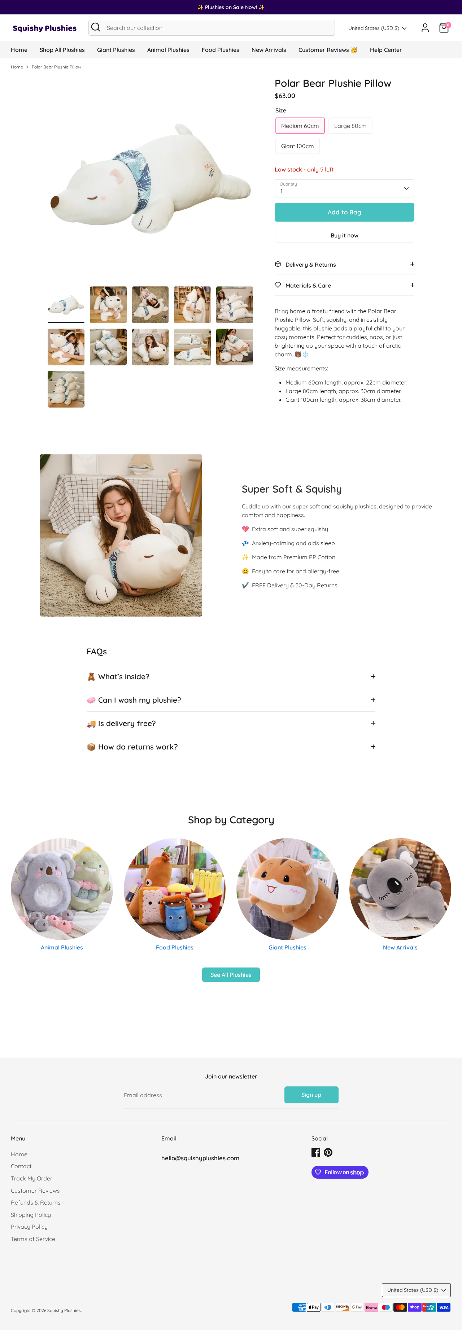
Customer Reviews (35, 1190)
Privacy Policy (29, 1226)
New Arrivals (269, 49)
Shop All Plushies (62, 49)
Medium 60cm (300, 125)
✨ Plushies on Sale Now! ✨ (231, 7)
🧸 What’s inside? (118, 676)
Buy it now (344, 235)
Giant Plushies (116, 49)
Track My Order (31, 1178)
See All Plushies (231, 974)
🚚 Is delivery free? (121, 723)
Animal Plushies (168, 49)
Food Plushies (220, 49)
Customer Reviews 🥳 (328, 49)
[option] (150, 181)
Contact (21, 1166)
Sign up (311, 1094)
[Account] (425, 28)
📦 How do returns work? (132, 746)
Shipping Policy (31, 1214)
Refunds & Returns (36, 1202)
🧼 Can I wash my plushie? (134, 699)
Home (19, 49)
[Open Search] (95, 27)
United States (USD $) (373, 28)
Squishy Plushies (64, 1310)
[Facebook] (315, 1152)
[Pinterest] (328, 1152)
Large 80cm (350, 125)
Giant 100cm (297, 146)
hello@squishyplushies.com (200, 1158)
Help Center (386, 49)
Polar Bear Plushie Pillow (56, 67)
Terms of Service (33, 1238)
